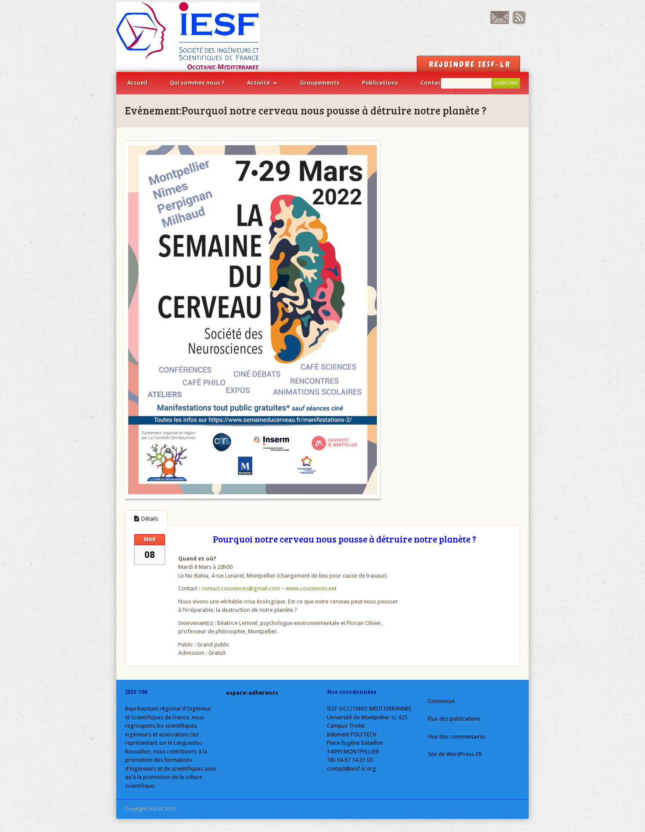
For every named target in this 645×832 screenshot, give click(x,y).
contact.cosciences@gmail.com (240, 588)
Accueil (137, 82)
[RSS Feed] (519, 22)
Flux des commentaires (457, 736)
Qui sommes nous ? (197, 82)
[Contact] (499, 22)
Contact (432, 82)
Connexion (441, 701)
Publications (380, 82)
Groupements (320, 82)
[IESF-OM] (188, 36)
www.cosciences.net (311, 588)
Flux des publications (454, 718)
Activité (258, 82)
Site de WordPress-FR (455, 754)
